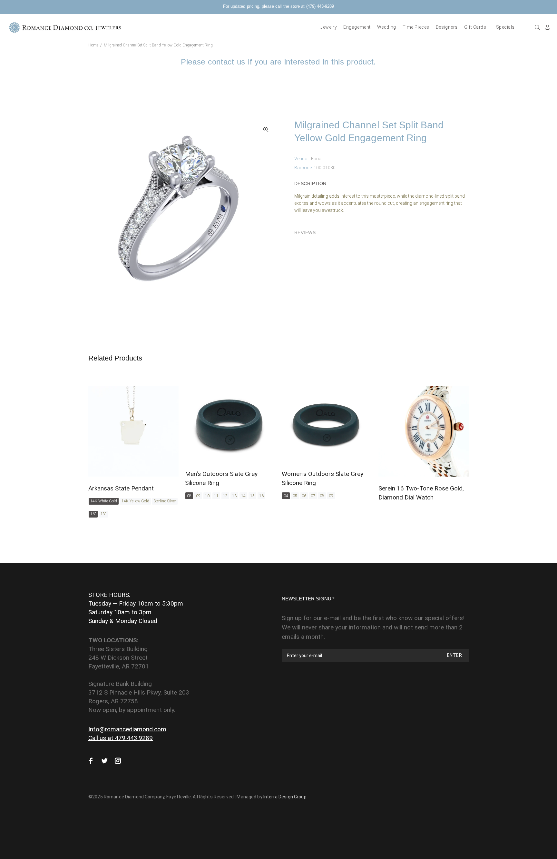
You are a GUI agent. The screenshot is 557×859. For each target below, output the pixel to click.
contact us (226, 61)
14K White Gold (103, 501)
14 (243, 496)
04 (286, 496)
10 (207, 496)
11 (216, 496)
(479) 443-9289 (320, 6)
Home (93, 45)
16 (261, 496)
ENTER (454, 655)
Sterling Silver (165, 501)
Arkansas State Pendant (121, 488)
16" (93, 514)
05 (295, 496)
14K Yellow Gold (135, 501)
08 (189, 496)
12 (225, 496)
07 (313, 496)
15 (252, 496)
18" (103, 514)
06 (304, 496)
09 (198, 496)
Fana (316, 158)
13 (234, 496)
